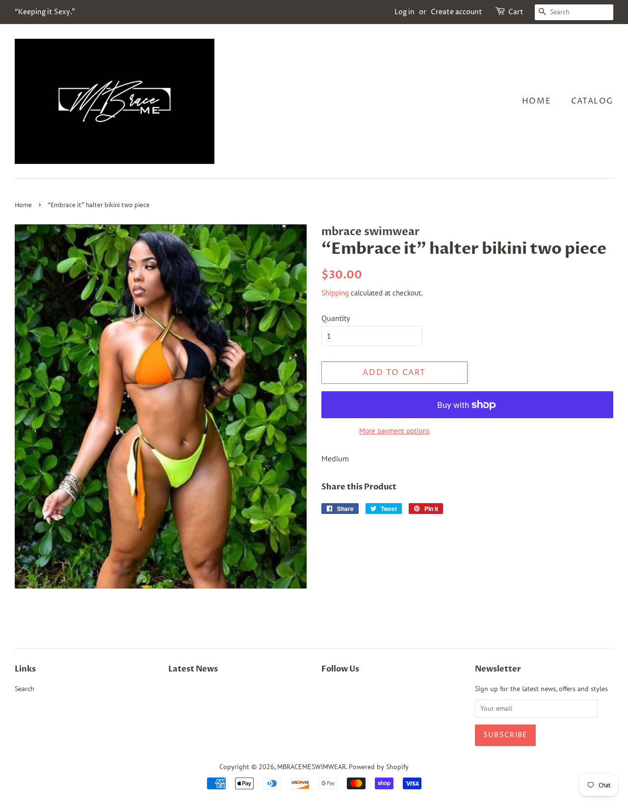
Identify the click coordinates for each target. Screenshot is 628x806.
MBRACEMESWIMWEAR (311, 766)
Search (24, 688)
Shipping (335, 292)
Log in (404, 12)
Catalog (592, 101)
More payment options (394, 430)
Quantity (335, 318)
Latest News (193, 669)
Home (536, 101)
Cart (515, 12)
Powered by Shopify (379, 766)
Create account (456, 12)
